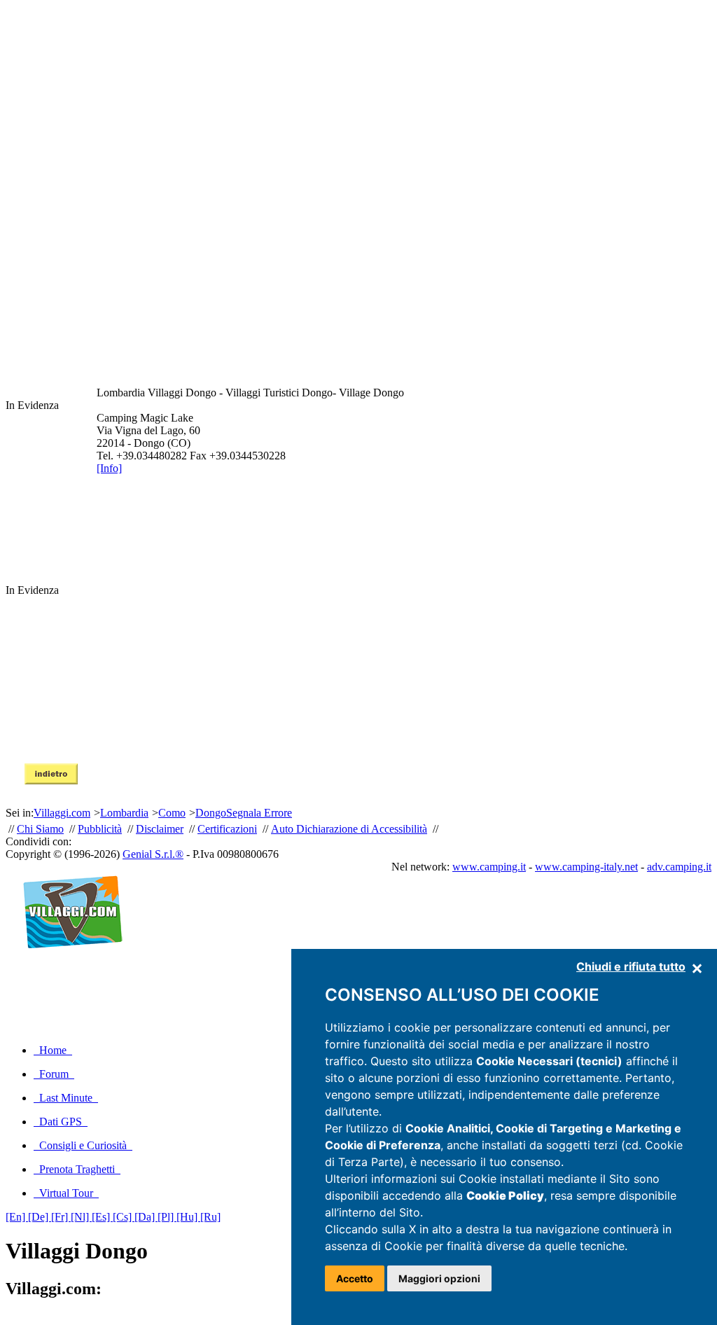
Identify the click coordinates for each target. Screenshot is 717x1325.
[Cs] (123, 1217)
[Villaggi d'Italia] (67, 963)
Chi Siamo (40, 829)
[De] (39, 1217)
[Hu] (188, 1217)
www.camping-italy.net (586, 867)
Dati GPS (61, 1122)
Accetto (354, 1278)
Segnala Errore (259, 813)
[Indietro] (51, 780)
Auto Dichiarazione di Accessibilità (349, 829)
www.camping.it (489, 867)
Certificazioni (227, 829)
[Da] (146, 1217)
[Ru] (210, 1217)
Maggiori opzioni (439, 1278)
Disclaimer (159, 829)
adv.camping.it (679, 867)
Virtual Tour (66, 1193)
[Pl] (167, 1217)
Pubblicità (100, 829)
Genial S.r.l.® (153, 854)
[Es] (102, 1217)
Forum (54, 1074)
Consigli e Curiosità (83, 1145)
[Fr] (61, 1217)
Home (53, 1050)
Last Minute (66, 1098)
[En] (17, 1217)
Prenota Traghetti (77, 1169)
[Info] (109, 468)
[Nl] (81, 1217)
